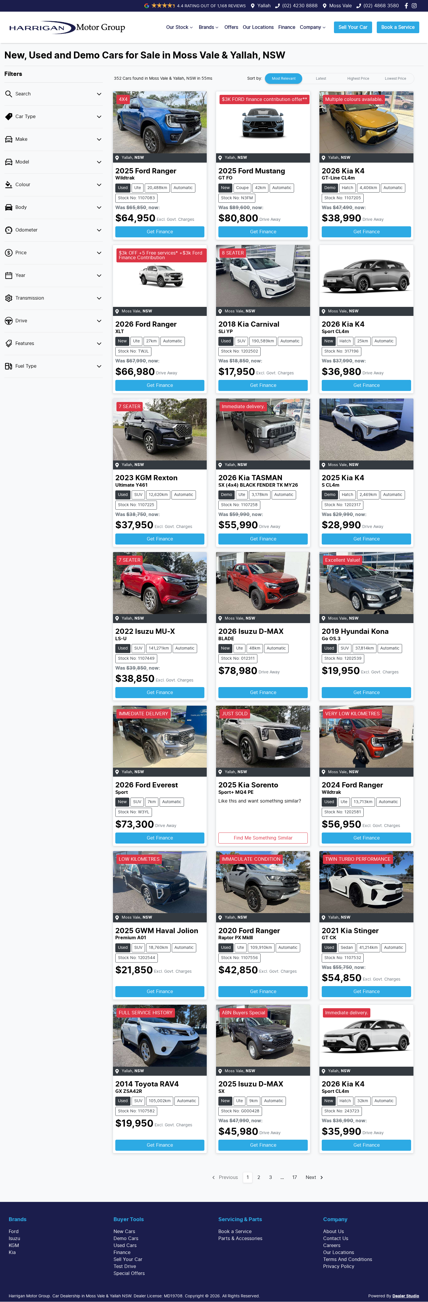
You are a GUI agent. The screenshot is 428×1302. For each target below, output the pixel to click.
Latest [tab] (321, 78)
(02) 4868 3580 (381, 5)
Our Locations (258, 27)
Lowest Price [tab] (395, 78)
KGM (14, 1245)
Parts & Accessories (240, 1238)
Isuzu (14, 1238)
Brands (206, 27)
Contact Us (335, 1238)
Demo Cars (126, 1238)
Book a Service (398, 27)
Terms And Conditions (347, 1259)
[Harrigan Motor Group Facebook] (407, 5)
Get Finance (160, 232)
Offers (231, 27)
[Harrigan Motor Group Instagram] (415, 5)
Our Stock (177, 27)
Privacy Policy (338, 1266)
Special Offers (129, 1273)
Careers (331, 1245)
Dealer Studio (405, 1296)
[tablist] (339, 78)
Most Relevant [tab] (284, 78)
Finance (286, 27)
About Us (333, 1231)
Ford (14, 1231)
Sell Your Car (353, 27)
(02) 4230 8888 (300, 5)
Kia (12, 1252)
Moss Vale (340, 5)
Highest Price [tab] (358, 78)
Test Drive (125, 1266)
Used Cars (125, 1245)
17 (294, 1177)
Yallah (263, 5)
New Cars (124, 1231)
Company (310, 27)
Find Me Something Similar (263, 838)
